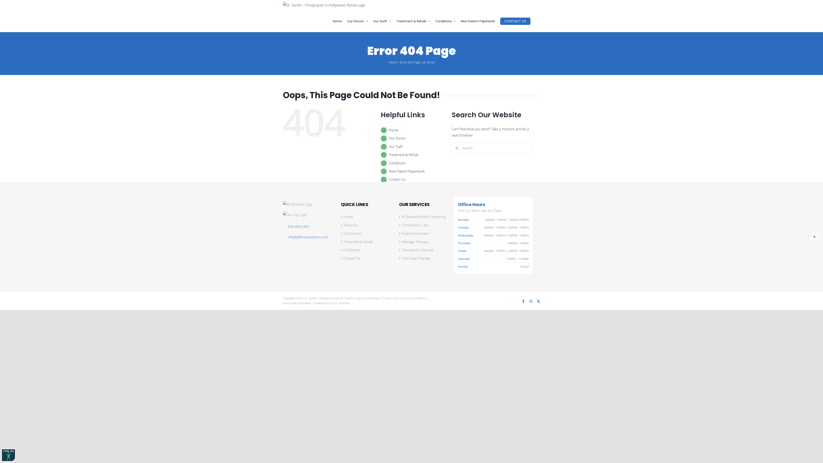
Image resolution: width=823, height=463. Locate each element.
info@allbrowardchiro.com (308, 237)
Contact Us (397, 179)
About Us (351, 225)
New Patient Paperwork (407, 171)
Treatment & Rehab (404, 154)
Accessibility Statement (297, 303)
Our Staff (395, 146)
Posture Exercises (415, 233)
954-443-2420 (298, 226)
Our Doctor (397, 138)
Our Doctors (353, 233)
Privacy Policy (390, 298)
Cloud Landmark (339, 303)
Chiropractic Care (415, 225)
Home (393, 62)
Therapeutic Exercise (418, 250)
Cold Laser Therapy (416, 258)
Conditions (397, 163)
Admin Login (354, 298)
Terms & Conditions (414, 298)
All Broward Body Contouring (424, 216)
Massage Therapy (415, 241)
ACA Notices (372, 298)
